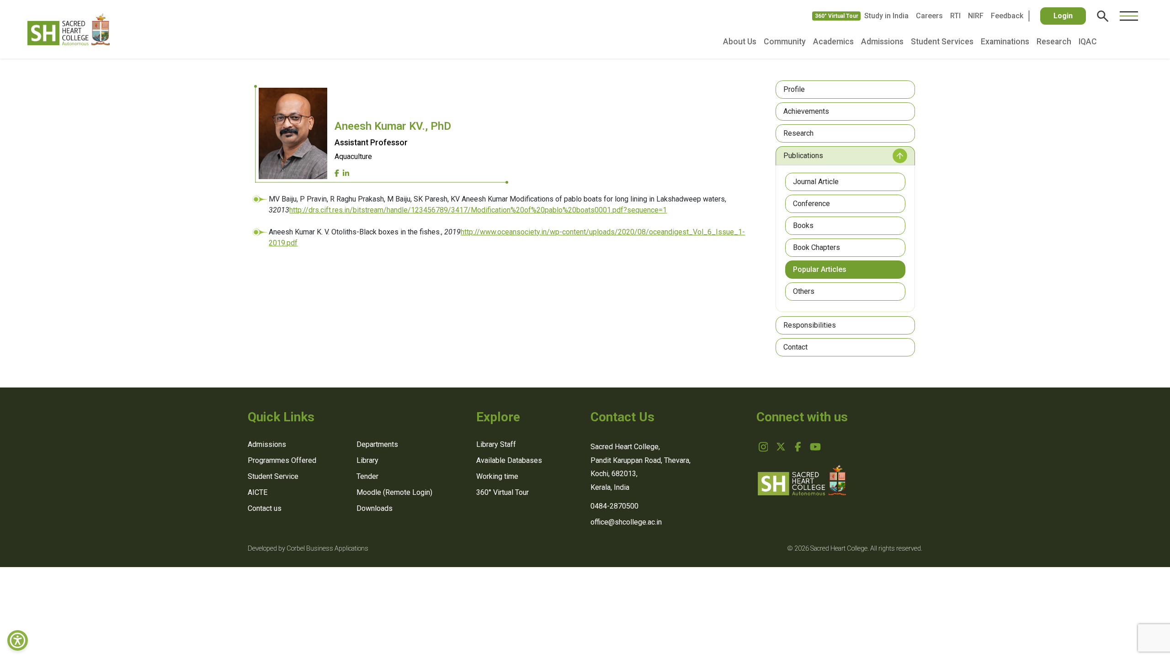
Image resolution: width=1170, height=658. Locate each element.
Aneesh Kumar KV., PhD (393, 126)
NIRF (976, 15)
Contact (795, 347)
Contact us (265, 508)
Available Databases (509, 460)
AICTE (257, 492)
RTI (955, 15)
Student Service (273, 476)
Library (367, 460)
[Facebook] (337, 173)
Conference (811, 203)
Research (1054, 41)
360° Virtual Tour (836, 16)
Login (1063, 15)
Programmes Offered (282, 460)
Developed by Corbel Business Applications (308, 548)
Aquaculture (353, 156)
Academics (833, 41)
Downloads (374, 508)
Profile (794, 89)
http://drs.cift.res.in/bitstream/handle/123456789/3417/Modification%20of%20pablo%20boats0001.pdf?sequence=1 (478, 210)
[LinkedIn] (346, 173)
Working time (497, 476)
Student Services (942, 41)
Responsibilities (809, 325)
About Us (739, 41)
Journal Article (816, 181)
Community (785, 41)
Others (803, 291)
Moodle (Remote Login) (394, 492)
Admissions (882, 41)
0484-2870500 (614, 506)
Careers (929, 15)
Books (803, 225)
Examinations (1005, 41)
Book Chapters (816, 247)
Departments (377, 444)
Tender (367, 476)
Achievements (806, 111)
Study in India (886, 15)
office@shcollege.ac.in (626, 522)
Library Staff (496, 444)
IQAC (1088, 41)
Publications (803, 155)
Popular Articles (819, 269)
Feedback (1007, 15)
